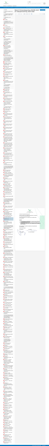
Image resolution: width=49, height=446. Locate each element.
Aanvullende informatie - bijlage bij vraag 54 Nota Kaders (8, 128)
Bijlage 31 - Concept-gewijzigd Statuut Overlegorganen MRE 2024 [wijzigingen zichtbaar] (8, 439)
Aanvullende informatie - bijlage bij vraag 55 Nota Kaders (8, 131)
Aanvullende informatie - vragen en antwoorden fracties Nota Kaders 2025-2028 (8, 118)
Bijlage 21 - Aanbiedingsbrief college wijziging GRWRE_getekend (8, 410)
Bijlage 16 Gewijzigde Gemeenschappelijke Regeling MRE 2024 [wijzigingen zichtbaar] (8, 396)
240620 (6, 19)
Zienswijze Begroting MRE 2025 (8, 197)
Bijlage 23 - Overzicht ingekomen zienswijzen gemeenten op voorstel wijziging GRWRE (8, 417)
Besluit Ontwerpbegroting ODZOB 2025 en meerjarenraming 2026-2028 (8, 219)
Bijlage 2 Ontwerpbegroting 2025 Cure (8, 295)
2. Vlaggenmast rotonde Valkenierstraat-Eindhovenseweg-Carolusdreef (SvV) (8, 33)
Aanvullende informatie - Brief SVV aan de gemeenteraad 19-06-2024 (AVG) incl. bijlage (8, 157)
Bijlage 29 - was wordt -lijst (8, 433)
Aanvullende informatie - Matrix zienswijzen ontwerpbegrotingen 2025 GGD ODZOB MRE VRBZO (8, 189)
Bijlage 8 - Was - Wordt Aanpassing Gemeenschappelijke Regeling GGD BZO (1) (8, 370)
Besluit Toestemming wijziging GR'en (7, 442)
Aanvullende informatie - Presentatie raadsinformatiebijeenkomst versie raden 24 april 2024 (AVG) (8, 331)
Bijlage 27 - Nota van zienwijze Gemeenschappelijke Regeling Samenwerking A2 (8, 428)
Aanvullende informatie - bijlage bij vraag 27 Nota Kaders (8, 122)
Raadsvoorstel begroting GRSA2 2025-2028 (8, 319)
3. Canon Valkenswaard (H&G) (8, 37)
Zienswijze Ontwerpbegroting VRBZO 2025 (8, 247)
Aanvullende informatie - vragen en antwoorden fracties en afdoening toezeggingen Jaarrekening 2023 (8, 103)
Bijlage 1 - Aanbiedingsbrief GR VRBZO (8, 346)
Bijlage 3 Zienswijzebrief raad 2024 (8, 297)
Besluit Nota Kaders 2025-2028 (8, 161)
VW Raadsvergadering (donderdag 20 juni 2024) (19, 7)
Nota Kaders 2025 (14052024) (7, 112)
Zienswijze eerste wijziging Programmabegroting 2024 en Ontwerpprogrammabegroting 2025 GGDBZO (8, 283)
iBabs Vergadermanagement (36, 445)
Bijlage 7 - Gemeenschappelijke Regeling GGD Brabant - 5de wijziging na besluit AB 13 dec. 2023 (8, 366)
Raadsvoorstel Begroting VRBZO (8, 230)
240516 (6, 25)
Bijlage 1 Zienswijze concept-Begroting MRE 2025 (8, 173)
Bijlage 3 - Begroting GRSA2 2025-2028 (7, 327)
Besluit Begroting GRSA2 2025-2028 (8, 335)
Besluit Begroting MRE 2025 (8, 194)
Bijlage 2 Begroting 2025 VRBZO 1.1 (8, 235)
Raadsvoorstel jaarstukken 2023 (6, 90)
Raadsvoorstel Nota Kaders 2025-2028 (7, 109)
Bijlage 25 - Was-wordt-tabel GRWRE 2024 (8, 423)
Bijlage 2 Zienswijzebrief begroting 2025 (8, 210)
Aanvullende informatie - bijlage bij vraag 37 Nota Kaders (8, 125)
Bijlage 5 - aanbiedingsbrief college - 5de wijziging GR (8, 357)
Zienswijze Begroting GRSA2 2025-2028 (7, 337)
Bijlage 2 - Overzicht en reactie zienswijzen (8, 348)
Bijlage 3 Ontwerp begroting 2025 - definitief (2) (8, 265)
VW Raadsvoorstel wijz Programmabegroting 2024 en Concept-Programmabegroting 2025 (8, 254)
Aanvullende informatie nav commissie (8, 74)
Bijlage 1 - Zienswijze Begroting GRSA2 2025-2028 (8, 322)
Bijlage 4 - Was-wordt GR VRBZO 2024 (8, 354)
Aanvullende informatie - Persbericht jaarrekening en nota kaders (8, 96)
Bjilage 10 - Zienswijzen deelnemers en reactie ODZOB (8, 375)
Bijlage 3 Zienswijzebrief (9, 236)
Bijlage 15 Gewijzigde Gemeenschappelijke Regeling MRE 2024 (8, 392)
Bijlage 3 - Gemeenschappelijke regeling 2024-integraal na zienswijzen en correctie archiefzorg (8, 351)
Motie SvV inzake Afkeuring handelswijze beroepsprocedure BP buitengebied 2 (7, 47)
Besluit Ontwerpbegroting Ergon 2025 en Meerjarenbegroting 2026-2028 (8, 77)
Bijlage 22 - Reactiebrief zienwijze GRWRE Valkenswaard (8, 413)
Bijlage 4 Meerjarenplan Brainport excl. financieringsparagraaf (8, 182)
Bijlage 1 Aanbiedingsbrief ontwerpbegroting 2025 (8, 232)
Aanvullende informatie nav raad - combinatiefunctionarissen (8, 163)
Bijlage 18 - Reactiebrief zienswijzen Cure (8, 403)
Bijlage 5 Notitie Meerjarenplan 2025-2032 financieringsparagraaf (8, 185)
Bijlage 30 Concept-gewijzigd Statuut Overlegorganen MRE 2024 (8, 435)
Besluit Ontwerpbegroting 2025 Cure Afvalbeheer (8, 310)
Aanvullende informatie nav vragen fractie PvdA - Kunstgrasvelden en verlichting (8, 154)
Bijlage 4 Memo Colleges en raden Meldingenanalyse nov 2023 (8, 300)
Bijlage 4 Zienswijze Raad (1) (8, 267)
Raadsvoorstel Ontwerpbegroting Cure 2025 (8, 290)
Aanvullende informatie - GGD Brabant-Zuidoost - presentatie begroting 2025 (8, 270)
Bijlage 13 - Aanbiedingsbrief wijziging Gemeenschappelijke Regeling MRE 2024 (8, 384)
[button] (44, 3)
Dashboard (5, 5)
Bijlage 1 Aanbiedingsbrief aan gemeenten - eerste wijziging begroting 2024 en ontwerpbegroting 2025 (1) (8, 258)
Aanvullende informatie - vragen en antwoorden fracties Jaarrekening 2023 (8, 99)
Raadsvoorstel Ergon (8, 61)
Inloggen (43, 445)
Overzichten (14, 5)
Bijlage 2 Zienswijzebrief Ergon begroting (8, 67)
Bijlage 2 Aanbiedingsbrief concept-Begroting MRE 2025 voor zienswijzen (8, 175)
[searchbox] (35, 3)
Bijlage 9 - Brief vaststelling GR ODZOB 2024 (8, 373)
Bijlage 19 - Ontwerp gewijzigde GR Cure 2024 (8, 405)
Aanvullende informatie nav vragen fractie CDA (8, 305)
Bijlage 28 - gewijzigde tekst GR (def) (8, 430)
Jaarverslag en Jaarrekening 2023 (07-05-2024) (8, 92)
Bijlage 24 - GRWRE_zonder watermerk (8, 420)
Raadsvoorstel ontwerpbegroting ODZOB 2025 (8, 204)
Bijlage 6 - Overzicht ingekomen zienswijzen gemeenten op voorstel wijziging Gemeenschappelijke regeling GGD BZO (8, 361)
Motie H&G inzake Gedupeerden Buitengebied (8, 55)
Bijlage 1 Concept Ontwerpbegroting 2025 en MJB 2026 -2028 (8, 64)
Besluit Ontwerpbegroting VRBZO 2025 (8, 245)
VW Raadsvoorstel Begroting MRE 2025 (7, 170)
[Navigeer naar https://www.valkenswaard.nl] (6, 3)
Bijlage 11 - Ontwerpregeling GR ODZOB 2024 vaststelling (8, 378)
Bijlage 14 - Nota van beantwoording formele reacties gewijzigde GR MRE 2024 (8, 388)
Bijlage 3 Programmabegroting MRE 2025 (8, 179)
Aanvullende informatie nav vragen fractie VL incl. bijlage (8, 69)
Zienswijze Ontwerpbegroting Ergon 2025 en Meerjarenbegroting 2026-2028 (8, 82)
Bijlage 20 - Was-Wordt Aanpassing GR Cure (8, 408)
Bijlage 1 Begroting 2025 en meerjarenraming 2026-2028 (8, 207)
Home (8, 7)
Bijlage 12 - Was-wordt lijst (8, 381)
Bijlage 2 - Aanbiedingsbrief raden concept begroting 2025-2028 (8, 324)
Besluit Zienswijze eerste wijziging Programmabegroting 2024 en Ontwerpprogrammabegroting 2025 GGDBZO (8, 278)
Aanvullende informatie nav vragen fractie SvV (8, 72)
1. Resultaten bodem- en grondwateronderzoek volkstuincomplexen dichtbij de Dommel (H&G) (8, 29)
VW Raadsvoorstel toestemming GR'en (7, 343)
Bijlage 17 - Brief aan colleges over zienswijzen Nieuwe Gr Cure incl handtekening (8, 400)
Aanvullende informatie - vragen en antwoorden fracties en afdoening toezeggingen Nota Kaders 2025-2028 (8, 150)
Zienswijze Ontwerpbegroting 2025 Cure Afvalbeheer (8, 312)
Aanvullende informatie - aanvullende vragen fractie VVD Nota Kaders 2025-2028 (8, 134)
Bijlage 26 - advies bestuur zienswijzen (7, 425)
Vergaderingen (9, 5)
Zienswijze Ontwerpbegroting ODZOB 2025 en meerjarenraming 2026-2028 (8, 222)
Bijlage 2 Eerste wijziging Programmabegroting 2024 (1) (8, 262)
